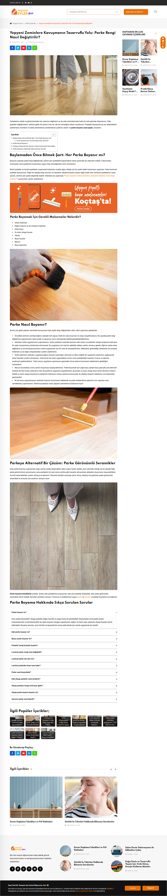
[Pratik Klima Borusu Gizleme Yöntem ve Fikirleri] (149, 77)
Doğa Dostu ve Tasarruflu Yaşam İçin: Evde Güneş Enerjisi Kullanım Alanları (138, 864)
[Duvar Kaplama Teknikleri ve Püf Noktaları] (130, 47)
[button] (63, 612)
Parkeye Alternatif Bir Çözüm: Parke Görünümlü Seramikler (34, 146)
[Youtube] (23, 48)
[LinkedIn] (29, 48)
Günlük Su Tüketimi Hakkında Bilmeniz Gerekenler (89, 822)
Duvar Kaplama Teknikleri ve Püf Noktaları (31, 822)
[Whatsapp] (34, 48)
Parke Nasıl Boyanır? (20, 143)
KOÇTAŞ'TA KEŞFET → (136, 12)
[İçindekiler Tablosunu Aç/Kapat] (52, 135)
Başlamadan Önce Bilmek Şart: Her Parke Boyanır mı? (32, 138)
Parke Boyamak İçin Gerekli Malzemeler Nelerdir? (32, 141)
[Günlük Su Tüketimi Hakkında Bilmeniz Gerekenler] (149, 47)
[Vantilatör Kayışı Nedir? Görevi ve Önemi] (130, 77)
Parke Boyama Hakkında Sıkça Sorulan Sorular (29, 149)
